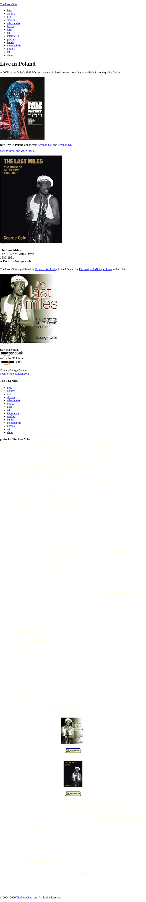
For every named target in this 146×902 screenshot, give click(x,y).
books (10, 403)
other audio (13, 400)
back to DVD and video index (17, 150)
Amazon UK (45, 144)
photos (11, 425)
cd (8, 409)
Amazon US (65, 144)
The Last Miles (8, 4)
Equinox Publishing (46, 269)
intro (9, 387)
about (10, 432)
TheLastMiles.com (26, 897)
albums (11, 390)
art (8, 429)
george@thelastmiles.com (14, 373)
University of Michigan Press (95, 269)
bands (10, 419)
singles (11, 397)
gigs (9, 406)
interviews (13, 413)
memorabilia (14, 422)
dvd (9, 393)
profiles (11, 416)
